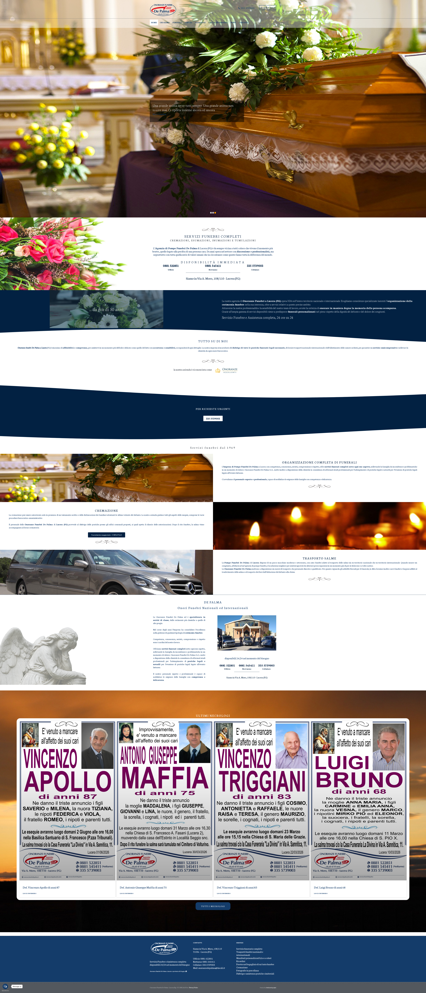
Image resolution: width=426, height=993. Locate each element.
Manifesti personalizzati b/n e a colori (253, 957)
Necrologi (200, 22)
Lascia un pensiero (218, 22)
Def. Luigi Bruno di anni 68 (329, 887)
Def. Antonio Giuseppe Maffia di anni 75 (143, 887)
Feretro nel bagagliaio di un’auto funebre (255, 964)
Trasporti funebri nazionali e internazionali (249, 953)
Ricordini (240, 961)
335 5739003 (248, 7)
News (233, 22)
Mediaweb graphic (271, 987)
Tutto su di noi (213, 341)
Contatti (243, 22)
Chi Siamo (165, 22)
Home (154, 22)
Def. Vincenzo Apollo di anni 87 (41, 887)
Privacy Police (193, 987)
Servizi (188, 22)
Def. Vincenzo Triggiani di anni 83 (237, 887)
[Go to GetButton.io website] (5, 990)
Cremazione (242, 967)
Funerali (177, 22)
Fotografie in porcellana (247, 970)
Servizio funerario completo (249, 948)
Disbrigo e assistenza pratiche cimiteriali (255, 973)
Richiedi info (268, 7)
